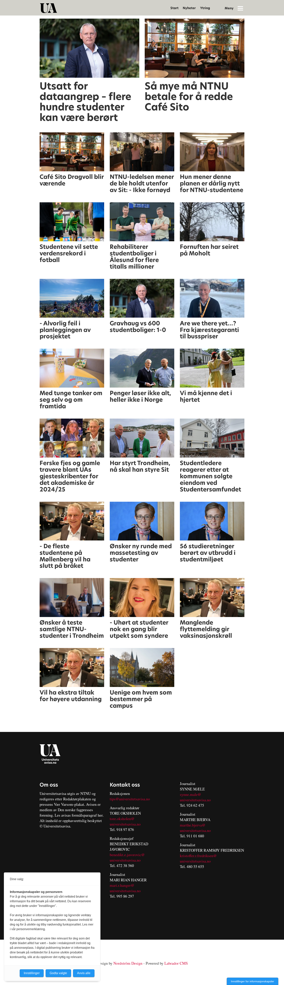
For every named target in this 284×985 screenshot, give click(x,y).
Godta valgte (58, 973)
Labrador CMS (176, 963)
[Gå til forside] (48, 8)
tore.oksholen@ (122, 818)
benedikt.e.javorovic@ (127, 854)
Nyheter (189, 8)
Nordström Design (127, 963)
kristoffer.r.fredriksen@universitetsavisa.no (198, 858)
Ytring (205, 8)
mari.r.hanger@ (122, 885)
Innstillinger (32, 973)
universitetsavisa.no (125, 824)
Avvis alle (83, 973)
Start (174, 8)
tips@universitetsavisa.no (130, 798)
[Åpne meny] (240, 8)
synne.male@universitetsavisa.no (195, 797)
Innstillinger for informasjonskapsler (252, 981)
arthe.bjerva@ (194, 825)
